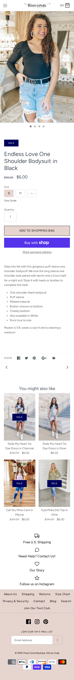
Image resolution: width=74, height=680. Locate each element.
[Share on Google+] (44, 358)
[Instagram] (37, 621)
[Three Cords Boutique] (37, 5)
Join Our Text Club (37, 608)
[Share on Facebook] (18, 358)
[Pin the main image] (34, 358)
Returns (45, 594)
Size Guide (10, 200)
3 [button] (39, 127)
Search (66, 601)
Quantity (9, 209)
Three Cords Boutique (34, 652)
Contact (39, 601)
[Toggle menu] (5, 5)
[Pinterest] (45, 621)
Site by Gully (52, 652)
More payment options (37, 252)
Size (6, 186)
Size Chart (62, 594)
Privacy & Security (16, 601)
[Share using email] (53, 358)
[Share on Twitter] (26, 358)
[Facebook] (28, 621)
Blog (53, 601)
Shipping (28, 594)
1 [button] (30, 127)
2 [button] (35, 127)
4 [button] (43, 127)
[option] (37, 66)
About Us (10, 594)
